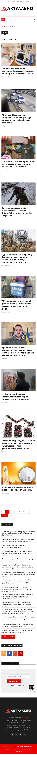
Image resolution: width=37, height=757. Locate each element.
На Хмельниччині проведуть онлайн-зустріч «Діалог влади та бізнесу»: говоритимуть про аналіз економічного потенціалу (17, 611)
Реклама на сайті (26, 749)
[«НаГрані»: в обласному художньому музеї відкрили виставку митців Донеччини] (18, 380)
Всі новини (8, 637)
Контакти (19, 751)
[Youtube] (24, 735)
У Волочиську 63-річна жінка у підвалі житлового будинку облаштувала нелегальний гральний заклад (18, 533)
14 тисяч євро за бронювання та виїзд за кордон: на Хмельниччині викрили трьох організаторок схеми (18, 619)
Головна (4, 26)
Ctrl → (5, 515)
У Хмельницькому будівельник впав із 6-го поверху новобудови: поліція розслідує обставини (16, 582)
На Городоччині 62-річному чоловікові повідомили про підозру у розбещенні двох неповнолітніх (16, 589)
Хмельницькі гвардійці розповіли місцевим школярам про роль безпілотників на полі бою (17, 164)
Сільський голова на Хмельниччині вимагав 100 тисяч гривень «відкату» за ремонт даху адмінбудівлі (17, 596)
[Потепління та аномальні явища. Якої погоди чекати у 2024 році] (18, 473)
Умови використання (13, 749)
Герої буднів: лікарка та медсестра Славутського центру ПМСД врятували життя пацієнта (17, 71)
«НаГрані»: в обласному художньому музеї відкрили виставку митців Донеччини (15, 396)
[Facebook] (16, 735)
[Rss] (12, 735)
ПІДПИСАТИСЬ (14, 681)
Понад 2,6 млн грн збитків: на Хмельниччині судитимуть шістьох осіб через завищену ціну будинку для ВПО (17, 567)
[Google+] (20, 735)
